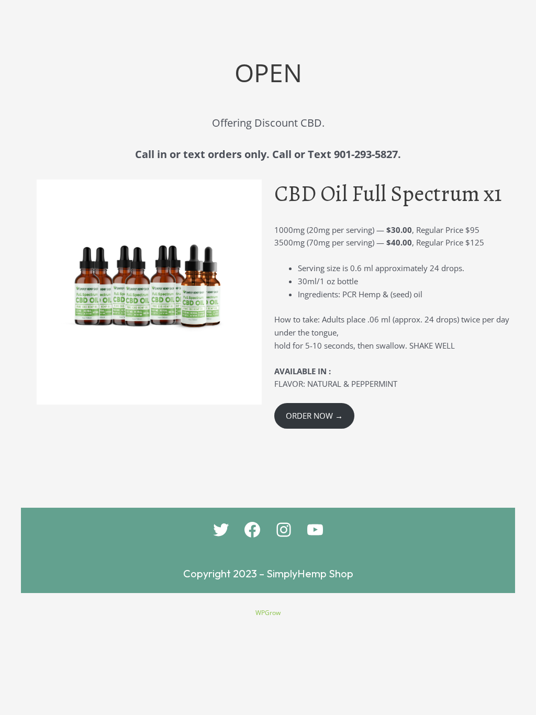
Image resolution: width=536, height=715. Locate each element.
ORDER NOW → (314, 415)
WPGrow (268, 612)
